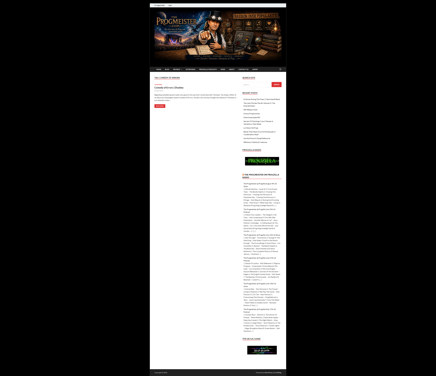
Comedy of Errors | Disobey (168, 87)
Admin (255, 69)
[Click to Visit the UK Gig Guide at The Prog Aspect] (262, 354)
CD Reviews (158, 84)
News (223, 69)
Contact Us (243, 69)
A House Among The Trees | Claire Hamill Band (262, 99)
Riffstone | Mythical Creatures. (255, 142)
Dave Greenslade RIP (252, 117)
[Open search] (280, 69)
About (232, 69)
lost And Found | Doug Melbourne (257, 138)
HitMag (278, 373)
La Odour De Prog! (251, 128)
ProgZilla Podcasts (208, 69)
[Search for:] (262, 84)
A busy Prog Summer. (252, 113)
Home (158, 69)
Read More (159, 105)
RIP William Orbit (250, 110)
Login (170, 5)
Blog (167, 69)
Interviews (190, 69)
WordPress (269, 373)
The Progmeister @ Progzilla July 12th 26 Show (262, 235)
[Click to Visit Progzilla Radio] (262, 165)
